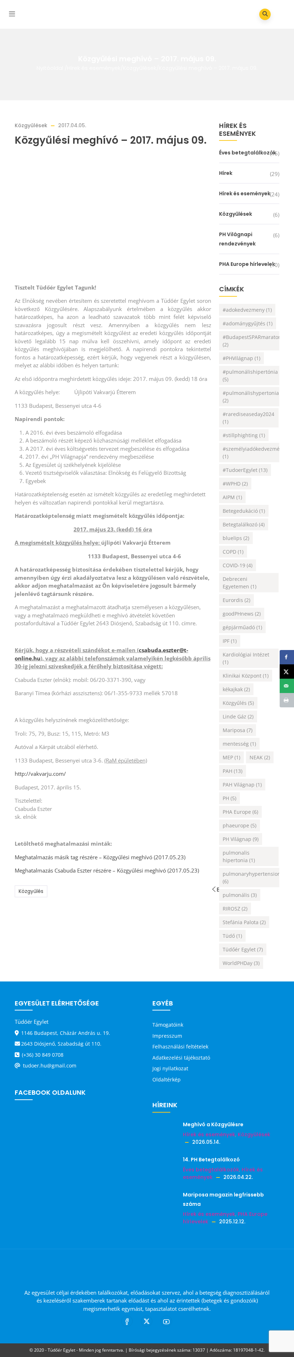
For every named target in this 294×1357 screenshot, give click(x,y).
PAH (232, 771)
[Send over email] (287, 686)
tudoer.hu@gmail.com (49, 1065)
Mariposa (237, 730)
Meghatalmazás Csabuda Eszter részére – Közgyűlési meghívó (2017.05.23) (107, 870)
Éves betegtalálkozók (247, 152)
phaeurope (239, 825)
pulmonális (240, 895)
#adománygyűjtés (247, 323)
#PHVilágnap (241, 358)
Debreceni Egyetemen (239, 582)
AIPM (232, 497)
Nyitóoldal (50, 68)
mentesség (239, 743)
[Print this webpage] (287, 700)
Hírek (225, 173)
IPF (230, 640)
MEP (231, 757)
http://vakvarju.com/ (40, 773)
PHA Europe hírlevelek (247, 264)
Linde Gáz (238, 716)
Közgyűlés (31, 891)
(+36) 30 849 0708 (41, 1054)
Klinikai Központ (246, 675)
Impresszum (167, 1035)
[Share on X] (287, 671)
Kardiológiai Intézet (246, 658)
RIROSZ (235, 908)
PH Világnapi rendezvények (237, 239)
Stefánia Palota (244, 922)
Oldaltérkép (166, 1079)
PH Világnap (241, 839)
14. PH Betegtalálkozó (211, 1159)
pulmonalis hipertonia (239, 856)
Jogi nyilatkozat (170, 1068)
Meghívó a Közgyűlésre (213, 1124)
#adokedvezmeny (247, 309)
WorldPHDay (241, 963)
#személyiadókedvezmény (254, 452)
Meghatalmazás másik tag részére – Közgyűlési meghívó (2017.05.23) (100, 857)
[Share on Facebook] (287, 657)
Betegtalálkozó (244, 524)
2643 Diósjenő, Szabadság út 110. (61, 1043)
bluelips (236, 538)
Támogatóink (167, 1024)
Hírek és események (93, 68)
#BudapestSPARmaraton (252, 341)
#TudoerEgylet (245, 470)
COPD (233, 551)
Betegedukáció (244, 510)
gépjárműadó (242, 627)
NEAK (260, 757)
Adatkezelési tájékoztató (181, 1057)
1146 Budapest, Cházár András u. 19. (65, 1032)
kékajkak (236, 689)
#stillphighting (244, 435)
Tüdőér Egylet (243, 949)
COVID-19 (237, 565)
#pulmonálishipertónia (250, 375)
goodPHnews (242, 613)
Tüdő (232, 935)
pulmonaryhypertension (252, 877)
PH (229, 798)
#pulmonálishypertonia (251, 397)
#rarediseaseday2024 (248, 418)
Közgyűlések (139, 68)
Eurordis (236, 600)
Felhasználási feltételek (180, 1046)
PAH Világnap (242, 784)
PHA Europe (240, 811)
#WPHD (235, 483)
